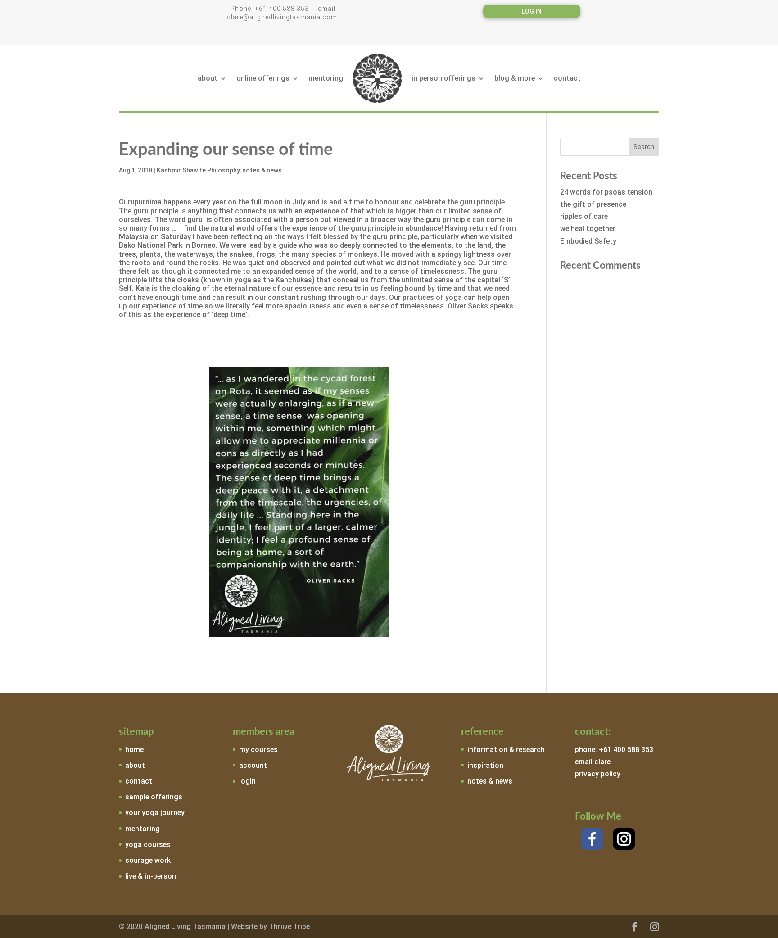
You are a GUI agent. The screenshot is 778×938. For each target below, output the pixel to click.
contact (567, 78)
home (134, 749)
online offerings (262, 78)
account (253, 765)
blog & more (514, 78)
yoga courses (148, 844)
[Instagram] (624, 839)
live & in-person (150, 876)
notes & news (262, 170)
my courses (258, 749)
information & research (506, 749)
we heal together (587, 228)
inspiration (485, 765)
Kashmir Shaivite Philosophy (198, 170)
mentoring (325, 78)
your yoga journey (155, 812)
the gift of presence (593, 204)
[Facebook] (592, 839)
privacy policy (597, 774)
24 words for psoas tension (606, 192)
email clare (593, 761)
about (207, 78)
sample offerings (153, 797)
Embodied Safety (588, 241)
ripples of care (584, 216)
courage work (148, 860)
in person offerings (443, 78)
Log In (531, 11)
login (247, 781)
